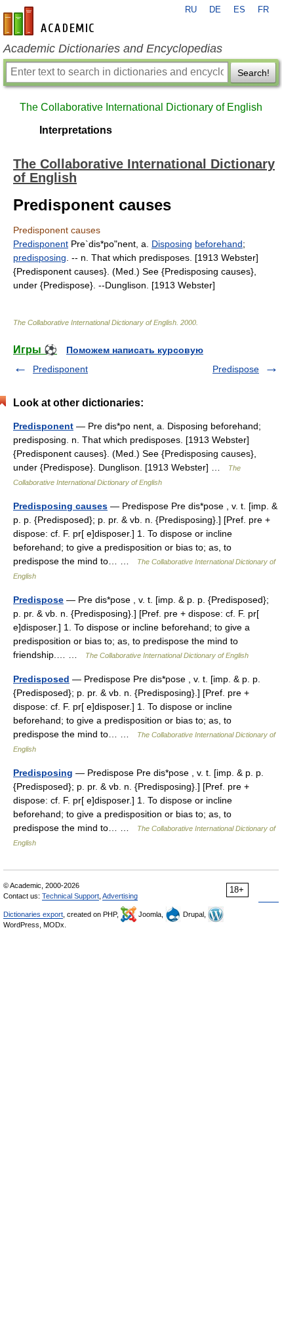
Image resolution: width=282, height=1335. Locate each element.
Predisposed (41, 679)
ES (239, 9)
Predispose (235, 369)
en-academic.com (50, 21)
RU (191, 9)
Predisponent (40, 244)
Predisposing (43, 772)
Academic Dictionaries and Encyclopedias (112, 48)
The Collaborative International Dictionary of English (141, 107)
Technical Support (70, 896)
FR (263, 9)
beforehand (219, 244)
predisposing (39, 257)
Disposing (171, 244)
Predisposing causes (60, 506)
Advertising (120, 896)
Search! (253, 73)
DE (215, 9)
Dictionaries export (33, 914)
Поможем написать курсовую (134, 350)
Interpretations (75, 130)
